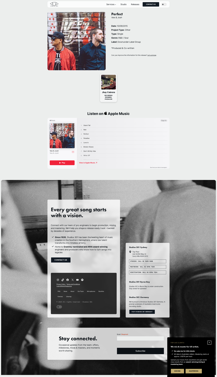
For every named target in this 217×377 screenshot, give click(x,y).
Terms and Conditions (73, 284)
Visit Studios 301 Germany (142, 312)
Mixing (177, 371)
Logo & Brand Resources (64, 286)
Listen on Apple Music (108, 113)
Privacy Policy (61, 284)
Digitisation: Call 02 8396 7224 (143, 272)
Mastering (193, 371)
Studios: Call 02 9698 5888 (141, 261)
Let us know (151, 55)
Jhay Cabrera (108, 92)
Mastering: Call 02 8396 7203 (142, 267)
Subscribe (140, 351)
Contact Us (151, 4)
